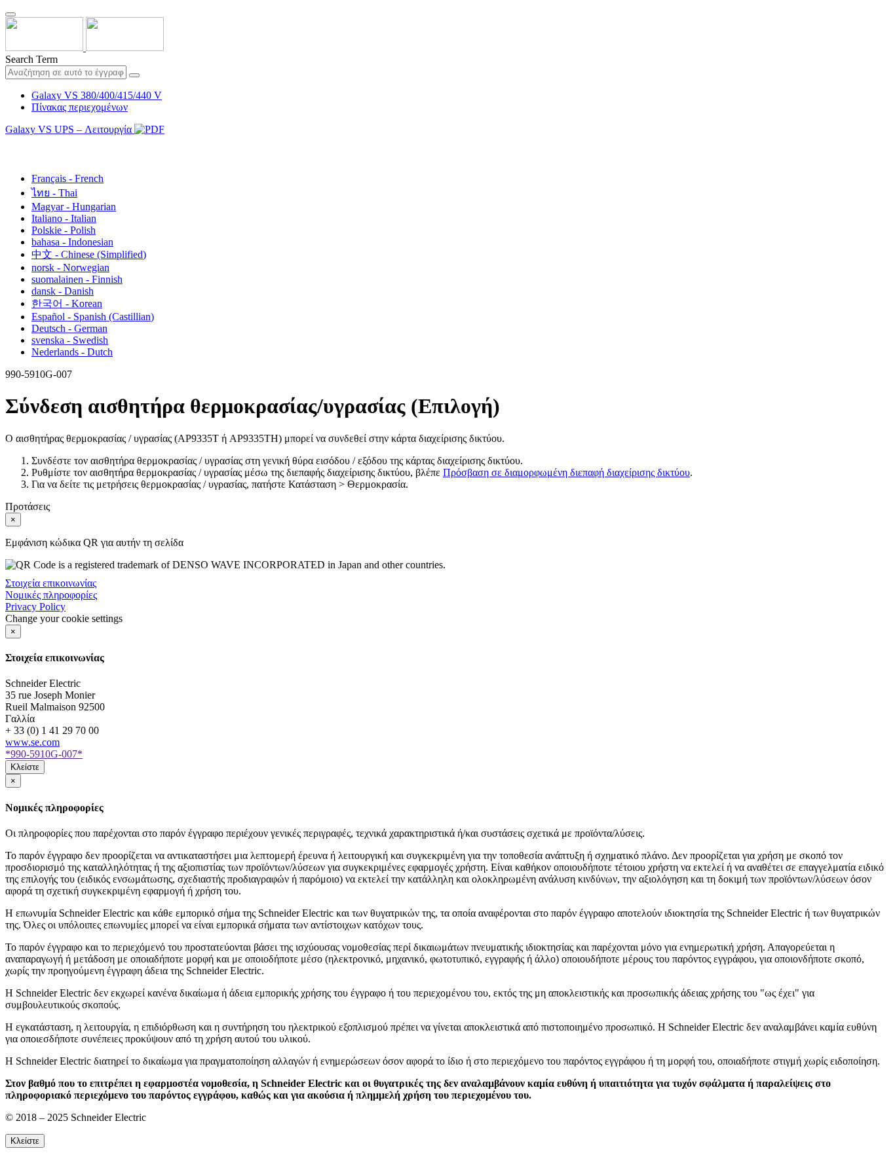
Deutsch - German (69, 328)
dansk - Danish (62, 291)
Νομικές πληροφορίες (51, 594)
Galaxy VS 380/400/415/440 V (96, 95)
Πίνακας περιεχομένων (79, 107)
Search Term (31, 59)
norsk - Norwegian (70, 267)
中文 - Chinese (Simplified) (88, 254)
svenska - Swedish (69, 340)
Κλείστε (24, 767)
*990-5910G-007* (44, 754)
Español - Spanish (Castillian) (92, 316)
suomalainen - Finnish (77, 279)
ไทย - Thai (54, 192)
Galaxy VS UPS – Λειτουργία (69, 129)
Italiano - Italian (63, 218)
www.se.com (32, 742)
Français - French (67, 178)
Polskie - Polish (63, 230)
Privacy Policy (35, 606)
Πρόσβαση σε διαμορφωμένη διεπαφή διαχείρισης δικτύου (566, 472)
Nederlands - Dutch (72, 351)
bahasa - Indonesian (72, 241)
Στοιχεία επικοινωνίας (50, 583)
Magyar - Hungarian (73, 206)
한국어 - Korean (66, 303)
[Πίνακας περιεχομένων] (10, 144)
